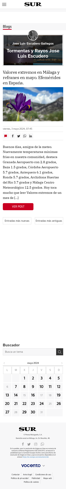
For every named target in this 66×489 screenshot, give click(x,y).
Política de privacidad (19, 478)
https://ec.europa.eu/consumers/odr (35, 457)
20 (7, 404)
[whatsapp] (42, 444)
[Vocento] (33, 465)
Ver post (18, 206)
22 (24, 404)
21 (16, 404)
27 (7, 412)
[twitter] (29, 444)
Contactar (16, 475)
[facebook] (23, 444)
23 (33, 404)
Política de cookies (31, 482)
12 (58, 387)
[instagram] (36, 444)
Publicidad (36, 478)
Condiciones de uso (43, 475)
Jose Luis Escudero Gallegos (33, 43)
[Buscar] (59, 351)
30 (33, 412)
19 (59, 395)
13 (7, 395)
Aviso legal (27, 475)
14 (16, 395)
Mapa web (47, 478)
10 (41, 387)
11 (50, 387)
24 (42, 404)
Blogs (7, 26)
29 (24, 412)
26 (59, 404)
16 (33, 395)
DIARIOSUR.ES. (33, 429)
